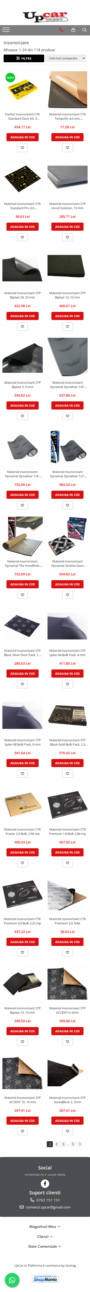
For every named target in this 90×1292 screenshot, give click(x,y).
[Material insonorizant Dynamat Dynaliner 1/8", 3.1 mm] (68, 358)
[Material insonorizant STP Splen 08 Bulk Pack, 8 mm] (22, 715)
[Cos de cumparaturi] (73, 30)
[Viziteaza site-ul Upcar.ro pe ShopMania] (45, 1278)
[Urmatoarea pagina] (80, 1144)
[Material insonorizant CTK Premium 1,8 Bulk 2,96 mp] (68, 805)
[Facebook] (45, 1184)
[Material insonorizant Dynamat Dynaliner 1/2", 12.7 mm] (68, 447)
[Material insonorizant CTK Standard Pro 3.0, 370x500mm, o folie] (22, 179)
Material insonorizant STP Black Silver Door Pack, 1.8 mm (22, 652)
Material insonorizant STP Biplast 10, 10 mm (67, 295)
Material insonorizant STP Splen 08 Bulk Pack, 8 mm (22, 742)
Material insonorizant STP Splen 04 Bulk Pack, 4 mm (67, 652)
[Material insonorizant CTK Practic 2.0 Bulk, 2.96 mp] (22, 805)
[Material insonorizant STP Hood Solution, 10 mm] (68, 179)
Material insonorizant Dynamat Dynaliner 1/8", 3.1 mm (67, 384)
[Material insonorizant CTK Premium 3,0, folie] (68, 894)
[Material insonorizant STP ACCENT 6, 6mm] (68, 984)
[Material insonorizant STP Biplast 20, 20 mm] (22, 268)
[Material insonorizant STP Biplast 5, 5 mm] (22, 358)
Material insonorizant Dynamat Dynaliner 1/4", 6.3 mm (22, 474)
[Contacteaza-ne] (61, 30)
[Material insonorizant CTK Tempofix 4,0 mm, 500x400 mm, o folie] (68, 90)
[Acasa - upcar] (45, 17)
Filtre (25, 58)
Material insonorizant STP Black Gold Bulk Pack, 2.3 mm (67, 742)
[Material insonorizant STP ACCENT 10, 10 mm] (22, 1073)
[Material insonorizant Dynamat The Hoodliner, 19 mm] (22, 537)
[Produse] (6, 31)
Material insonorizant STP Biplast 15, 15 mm (22, 1010)
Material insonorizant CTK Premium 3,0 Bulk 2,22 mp (22, 921)
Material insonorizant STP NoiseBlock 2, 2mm (67, 1099)
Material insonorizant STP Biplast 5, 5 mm (22, 384)
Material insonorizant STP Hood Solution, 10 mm (67, 206)
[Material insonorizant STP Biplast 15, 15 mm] (22, 984)
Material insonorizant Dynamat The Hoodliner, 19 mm (22, 563)
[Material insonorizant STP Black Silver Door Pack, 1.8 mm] (22, 626)
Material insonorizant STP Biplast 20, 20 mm (22, 295)
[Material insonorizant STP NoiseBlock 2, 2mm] (68, 1073)
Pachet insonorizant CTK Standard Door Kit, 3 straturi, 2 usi (22, 116)
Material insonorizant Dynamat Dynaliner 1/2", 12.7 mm (67, 474)
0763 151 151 (48, 1200)
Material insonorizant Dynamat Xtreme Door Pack (67, 563)
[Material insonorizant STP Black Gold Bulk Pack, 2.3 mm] (68, 715)
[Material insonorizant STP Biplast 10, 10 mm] (68, 268)
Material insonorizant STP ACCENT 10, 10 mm (22, 1099)
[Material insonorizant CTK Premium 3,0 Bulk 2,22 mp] (22, 894)
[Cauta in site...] (84, 30)
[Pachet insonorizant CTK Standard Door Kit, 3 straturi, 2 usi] (22, 90)
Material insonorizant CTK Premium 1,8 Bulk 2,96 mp (67, 831)
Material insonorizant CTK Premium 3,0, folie (67, 921)
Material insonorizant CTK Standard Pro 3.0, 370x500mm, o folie (22, 206)
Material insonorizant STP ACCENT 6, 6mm (67, 1010)
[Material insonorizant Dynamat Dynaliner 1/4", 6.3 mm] (22, 447)
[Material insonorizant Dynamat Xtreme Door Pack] (68, 537)
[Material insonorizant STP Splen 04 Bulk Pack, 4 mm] (68, 626)
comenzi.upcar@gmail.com (48, 1207)
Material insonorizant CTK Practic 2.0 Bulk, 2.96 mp (22, 831)
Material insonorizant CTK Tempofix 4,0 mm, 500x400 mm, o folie (67, 116)
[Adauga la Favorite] (22, 148)
